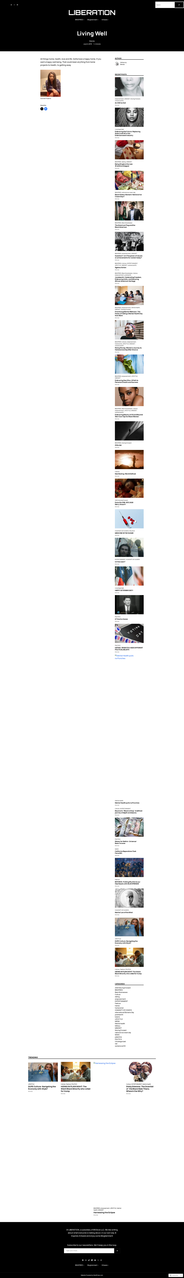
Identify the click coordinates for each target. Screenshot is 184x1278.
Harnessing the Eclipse (104, 1212)
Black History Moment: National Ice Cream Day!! (128, 196)
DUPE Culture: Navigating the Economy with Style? (126, 942)
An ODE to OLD (120, 103)
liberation (92, 12)
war (116, 1044)
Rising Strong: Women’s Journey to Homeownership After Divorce (128, 349)
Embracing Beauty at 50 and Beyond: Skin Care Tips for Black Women (129, 416)
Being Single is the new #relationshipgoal (124, 165)
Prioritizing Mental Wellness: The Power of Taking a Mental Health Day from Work (129, 313)
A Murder (118, 445)
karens (117, 1017)
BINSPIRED (118, 162)
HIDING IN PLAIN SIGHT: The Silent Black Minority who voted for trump (128, 973)
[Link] (14, 5)
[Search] (179, 5)
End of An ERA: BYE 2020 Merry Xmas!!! (124, 503)
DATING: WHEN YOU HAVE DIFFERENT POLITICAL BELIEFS (129, 649)
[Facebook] (83, 1260)
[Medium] (17, 5)
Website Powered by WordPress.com (92, 1275)
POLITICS (132, 531)
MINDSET (127, 99)
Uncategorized (119, 129)
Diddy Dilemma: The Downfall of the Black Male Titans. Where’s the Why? (139, 1088)
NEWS (117, 849)
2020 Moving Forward (121, 500)
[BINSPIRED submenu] (83, 19)
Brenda (92, 41)
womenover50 (119, 101)
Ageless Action (120, 267)
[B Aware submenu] (108, 19)
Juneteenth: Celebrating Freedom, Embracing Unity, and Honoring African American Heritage (128, 279)
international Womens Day (124, 1012)
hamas (117, 1006)
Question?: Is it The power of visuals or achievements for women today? (128, 257)
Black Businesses (127, 223)
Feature (117, 879)
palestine (118, 1037)
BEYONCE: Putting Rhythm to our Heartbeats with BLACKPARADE (127, 883)
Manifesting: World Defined (125, 474)
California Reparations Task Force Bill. (125, 852)
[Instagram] (11, 5)
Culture (124, 263)
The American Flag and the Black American (125, 226)
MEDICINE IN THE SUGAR (124, 533)
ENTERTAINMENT (132, 263)
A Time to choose (121, 619)
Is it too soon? (120, 562)
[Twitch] (101, 1260)
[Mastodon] (92, 1260)
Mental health (135, 307)
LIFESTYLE (118, 265)
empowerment (119, 99)
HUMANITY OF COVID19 (122, 531)
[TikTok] (89, 1260)
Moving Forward (135, 99)
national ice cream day (129, 192)
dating (124, 162)
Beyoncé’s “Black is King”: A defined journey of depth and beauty (128, 812)
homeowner (118, 344)
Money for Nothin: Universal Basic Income (125, 842)
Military (117, 1026)
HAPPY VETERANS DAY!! (124, 590)
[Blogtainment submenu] (98, 19)
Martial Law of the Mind (124, 912)
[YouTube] (95, 1260)
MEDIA (117, 1021)
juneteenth (127, 275)
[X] (98, 1260)
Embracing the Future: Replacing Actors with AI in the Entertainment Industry (127, 133)
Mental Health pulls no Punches (127, 803)
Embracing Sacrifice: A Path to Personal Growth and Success (126, 381)
